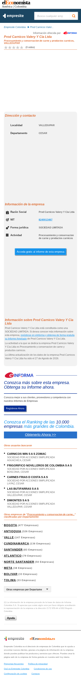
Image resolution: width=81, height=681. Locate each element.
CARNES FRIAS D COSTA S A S (27, 477)
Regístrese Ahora (15, 408)
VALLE (9, 537)
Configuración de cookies (15, 674)
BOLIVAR (10, 574)
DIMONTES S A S (18, 500)
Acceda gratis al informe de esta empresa (40, 251)
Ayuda (11, 618)
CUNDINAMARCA (16, 543)
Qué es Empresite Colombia (16, 669)
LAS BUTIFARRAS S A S (23, 488)
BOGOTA (10, 525)
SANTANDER (13, 549)
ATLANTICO (13, 555)
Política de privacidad (38, 664)
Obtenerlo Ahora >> (40, 435)
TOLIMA (10, 580)
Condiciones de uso (43, 669)
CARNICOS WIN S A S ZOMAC (26, 453)
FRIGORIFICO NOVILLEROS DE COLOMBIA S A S (39, 465)
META (8, 567)
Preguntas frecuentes (14, 664)
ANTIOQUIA (12, 531)
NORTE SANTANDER (19, 561)
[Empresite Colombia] (13, 17)
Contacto (35, 674)
